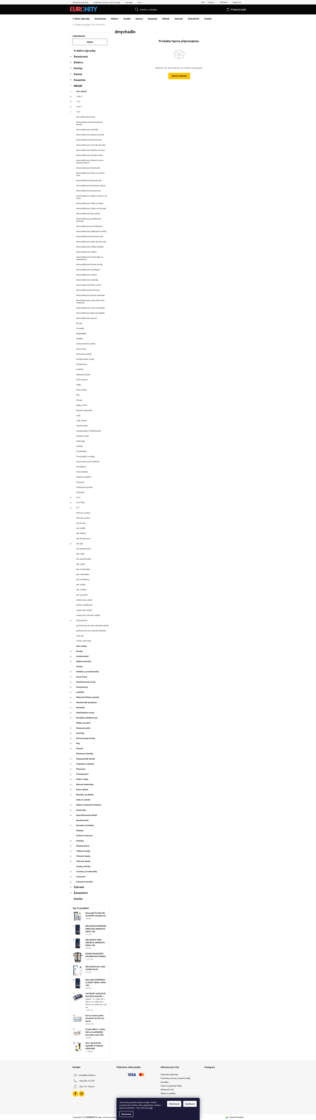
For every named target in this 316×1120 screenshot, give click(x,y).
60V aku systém (83, 518)
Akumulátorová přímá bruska (89, 139)
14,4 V (79, 106)
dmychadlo (81, 333)
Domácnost (81, 56)
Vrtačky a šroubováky (86, 871)
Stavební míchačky (85, 825)
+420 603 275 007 (87, 1080)
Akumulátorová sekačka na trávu (90, 150)
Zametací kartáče (84, 881)
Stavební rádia (82, 436)
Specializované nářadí (86, 815)
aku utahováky (82, 574)
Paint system (82, 379)
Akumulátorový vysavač (86, 318)
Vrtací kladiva (82, 471)
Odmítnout (174, 1103)
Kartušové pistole (84, 354)
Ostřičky (80, 733)
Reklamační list (167, 1089)
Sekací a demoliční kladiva (88, 804)
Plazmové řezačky (84, 753)
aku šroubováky (83, 569)
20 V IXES (80, 502)
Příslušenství (81, 620)
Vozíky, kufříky (83, 866)
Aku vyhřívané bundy (85, 116)
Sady (78, 415)
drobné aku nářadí (84, 600)
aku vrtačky (81, 589)
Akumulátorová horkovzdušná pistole (89, 123)
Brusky (79, 323)
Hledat (90, 42)
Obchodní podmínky (80, 2)
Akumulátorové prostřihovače (89, 226)
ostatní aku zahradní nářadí (88, 615)
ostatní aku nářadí (84, 610)
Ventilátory (81, 466)
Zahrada (79, 887)
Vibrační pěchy (83, 861)
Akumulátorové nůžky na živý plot (91, 208)
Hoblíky (79, 338)
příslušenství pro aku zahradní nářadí (92, 625)
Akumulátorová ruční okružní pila (90, 145)
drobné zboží (82, 656)
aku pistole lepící (83, 548)
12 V (78, 101)
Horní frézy (81, 348)
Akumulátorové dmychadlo (88, 167)
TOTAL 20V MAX (83, 640)
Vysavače (80, 482)
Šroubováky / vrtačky (85, 456)
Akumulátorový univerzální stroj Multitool (90, 301)
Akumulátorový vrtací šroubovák (90, 307)
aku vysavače (82, 594)
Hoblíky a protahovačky (87, 671)
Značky (78, 898)
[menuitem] (81, 19)
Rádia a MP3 (81, 405)
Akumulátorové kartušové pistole (91, 185)
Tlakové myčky (83, 851)
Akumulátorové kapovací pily (89, 180)
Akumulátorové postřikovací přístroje (88, 219)
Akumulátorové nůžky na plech (89, 203)
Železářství (81, 892)
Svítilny (79, 446)
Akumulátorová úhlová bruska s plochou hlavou (90, 161)
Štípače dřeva (82, 845)
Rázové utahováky (84, 410)
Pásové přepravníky (85, 738)
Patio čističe (81, 389)
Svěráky (80, 840)
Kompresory (81, 364)
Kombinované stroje (85, 359)
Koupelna (79, 79)
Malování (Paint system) (87, 697)
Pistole (79, 400)
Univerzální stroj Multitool (87, 461)
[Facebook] (75, 1094)
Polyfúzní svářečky (85, 763)
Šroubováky (81, 451)
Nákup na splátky (168, 1093)
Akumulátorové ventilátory (88, 269)
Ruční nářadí (82, 789)
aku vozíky (80, 584)
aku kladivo (81, 533)
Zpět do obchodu (179, 76)
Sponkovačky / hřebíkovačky (88, 430)
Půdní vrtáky (82, 779)
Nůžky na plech (83, 722)
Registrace (237, 2)
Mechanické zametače (86, 702)
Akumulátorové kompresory (88, 190)
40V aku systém (83, 512)
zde (151, 1107)
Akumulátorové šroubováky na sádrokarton (89, 258)
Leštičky (79, 369)
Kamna (78, 74)
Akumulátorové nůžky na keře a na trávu (91, 196)
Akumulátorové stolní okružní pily (91, 241)
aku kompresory (83, 538)
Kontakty (129, 2)
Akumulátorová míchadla (87, 129)
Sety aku (80, 635)
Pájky (78, 384)
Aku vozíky (81, 646)
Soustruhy (81, 810)
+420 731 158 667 (87, 1086)
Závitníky (80, 492)
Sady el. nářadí (83, 799)
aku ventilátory (82, 579)
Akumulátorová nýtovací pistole (90, 134)
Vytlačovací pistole (84, 487)
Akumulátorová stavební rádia (89, 155)
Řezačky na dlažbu (85, 794)
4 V (77, 507)
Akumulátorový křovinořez (88, 290)
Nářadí (78, 85)
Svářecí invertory (84, 835)
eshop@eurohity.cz (87, 1075)
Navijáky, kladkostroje (86, 717)
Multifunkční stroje (85, 712)
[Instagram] (81, 1094)
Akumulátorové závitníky (87, 279)
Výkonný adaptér (83, 476)
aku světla (80, 564)
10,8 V (79, 96)
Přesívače (80, 769)
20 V (78, 497)
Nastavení (126, 1114)
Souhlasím (190, 1103)
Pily (77, 394)
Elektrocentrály (83, 661)
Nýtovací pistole (83, 374)
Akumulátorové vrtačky (86, 274)
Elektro (78, 62)
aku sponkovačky (83, 558)
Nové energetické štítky (171, 1085)
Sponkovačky (82, 425)
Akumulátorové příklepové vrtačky (91, 231)
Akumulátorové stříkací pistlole (90, 246)
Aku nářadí (81, 91)
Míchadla (80, 707)
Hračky (78, 68)
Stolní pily (80, 441)
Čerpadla (80, 328)
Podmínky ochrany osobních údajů (107, 2)
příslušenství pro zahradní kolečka (91, 630)
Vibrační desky (83, 856)
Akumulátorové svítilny (86, 251)
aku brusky (81, 523)
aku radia (80, 553)
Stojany (79, 830)
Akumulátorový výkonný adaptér (90, 313)
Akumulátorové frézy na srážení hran (90, 174)
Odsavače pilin (83, 728)
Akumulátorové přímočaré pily (89, 236)
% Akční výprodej (84, 50)
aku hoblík (80, 528)
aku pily (79, 543)
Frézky (79, 666)
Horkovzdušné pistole (85, 343)
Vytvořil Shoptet (236, 1117)
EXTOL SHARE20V (84, 605)
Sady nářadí (81, 420)
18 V (78, 111)
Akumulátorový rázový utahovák (90, 295)
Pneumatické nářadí (85, 758)
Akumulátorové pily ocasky (88, 213)
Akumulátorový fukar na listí (88, 285)
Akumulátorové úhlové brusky (89, 264)
